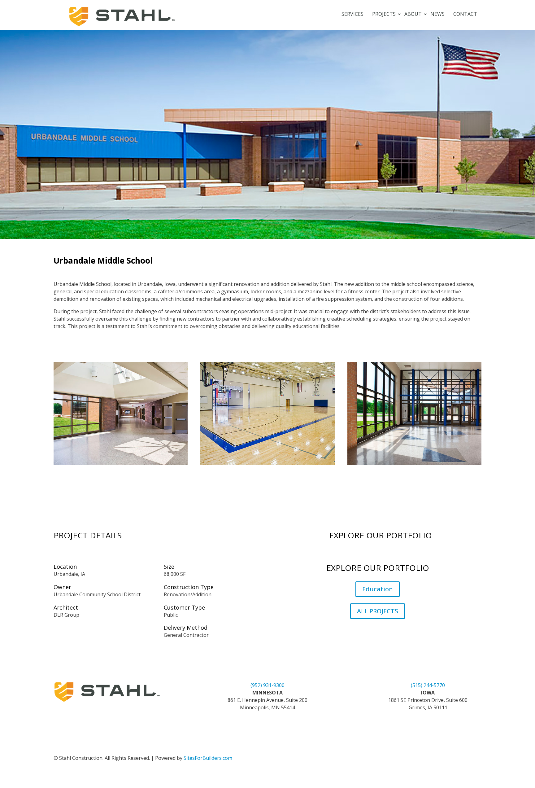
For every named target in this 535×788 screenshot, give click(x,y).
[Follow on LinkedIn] (409, 759)
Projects (384, 14)
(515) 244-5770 (428, 685)
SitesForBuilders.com (208, 758)
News (437, 14)
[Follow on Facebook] (422, 759)
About (413, 14)
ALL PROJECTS (377, 611)
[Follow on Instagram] (434, 759)
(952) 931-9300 (267, 685)
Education (377, 589)
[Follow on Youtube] (446, 759)
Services (352, 14)
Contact (465, 14)
